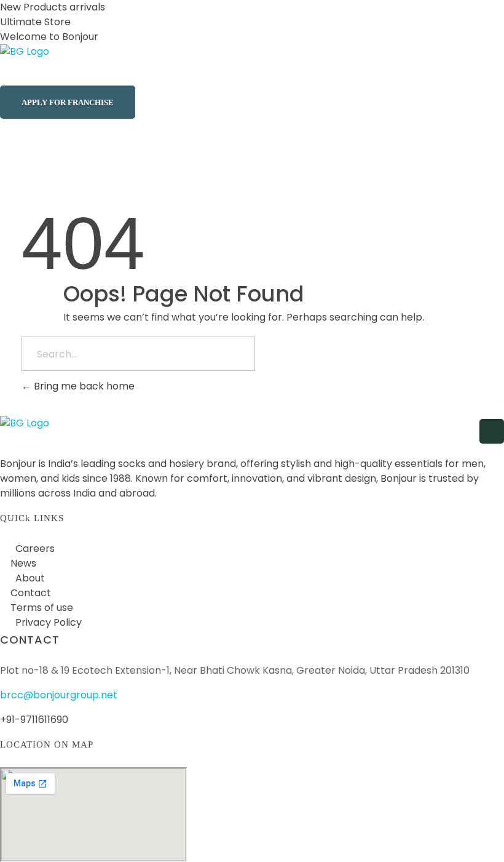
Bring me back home (83, 386)
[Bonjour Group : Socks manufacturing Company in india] (61, 65)
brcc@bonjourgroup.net (58, 695)
